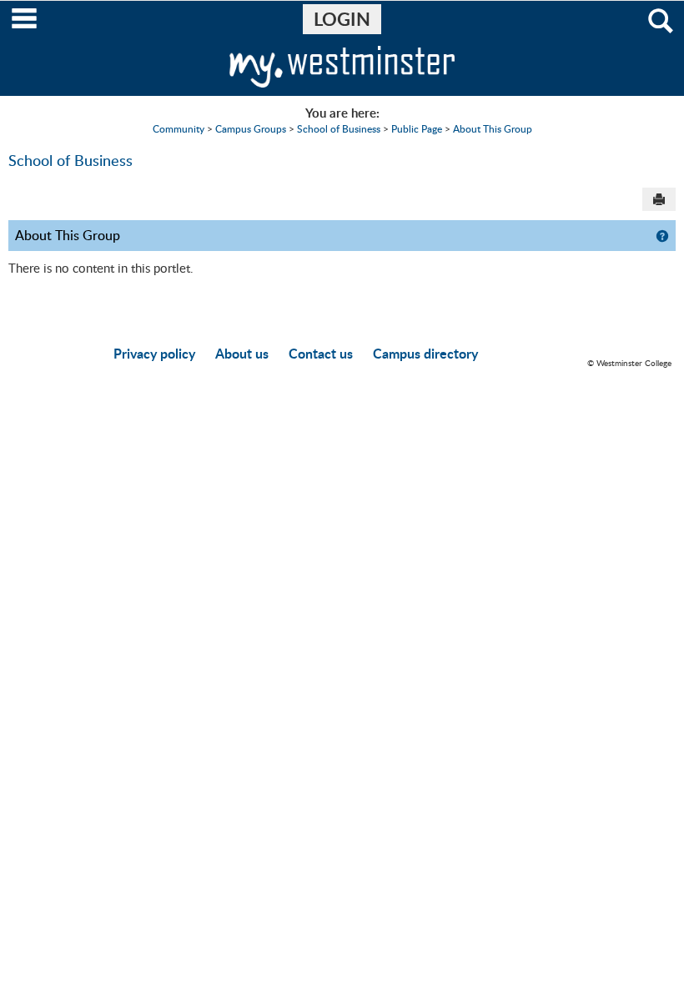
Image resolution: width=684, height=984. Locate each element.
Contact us (321, 353)
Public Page (416, 128)
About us (242, 353)
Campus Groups (250, 128)
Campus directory (425, 353)
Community (178, 128)
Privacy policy (154, 353)
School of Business (338, 128)
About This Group (492, 128)
